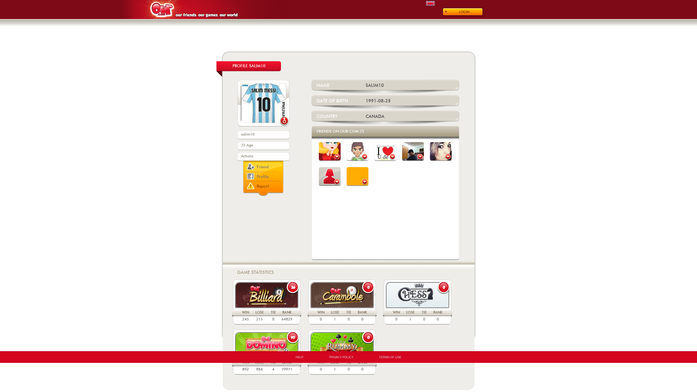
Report (263, 186)
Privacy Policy (341, 357)
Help (299, 357)
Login (464, 12)
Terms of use (390, 357)
